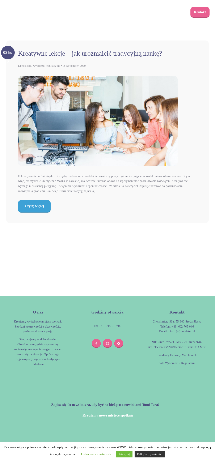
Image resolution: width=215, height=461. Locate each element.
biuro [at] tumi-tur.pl (181, 331)
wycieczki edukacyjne (46, 65)
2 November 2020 (74, 65)
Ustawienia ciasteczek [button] (96, 454)
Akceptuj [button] (124, 454)
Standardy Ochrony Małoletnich (177, 355)
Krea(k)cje (24, 65)
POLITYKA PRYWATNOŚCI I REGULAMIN (177, 347)
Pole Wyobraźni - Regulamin (177, 363)
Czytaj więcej (34, 206)
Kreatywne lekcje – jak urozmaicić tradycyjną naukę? (90, 53)
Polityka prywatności (150, 454)
